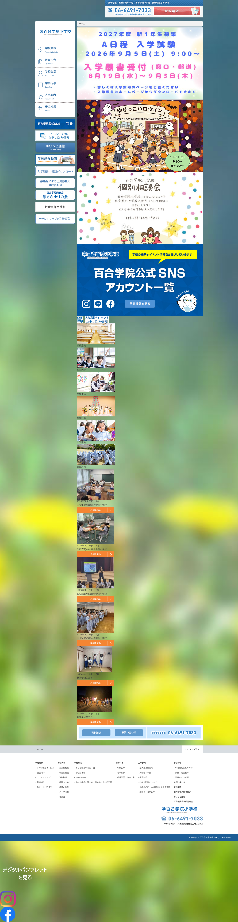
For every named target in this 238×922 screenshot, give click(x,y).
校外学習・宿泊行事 (126, 777)
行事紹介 (121, 773)
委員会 (62, 797)
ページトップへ (192, 749)
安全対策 (177, 763)
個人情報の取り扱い (182, 792)
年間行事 (121, 768)
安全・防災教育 (182, 773)
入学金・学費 (145, 773)
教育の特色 (64, 773)
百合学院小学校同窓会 (183, 801)
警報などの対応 (182, 777)
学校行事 (119, 763)
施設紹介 (41, 773)
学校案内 (39, 763)
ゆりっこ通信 (179, 797)
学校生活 (78, 763)
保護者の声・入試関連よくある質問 (155, 787)
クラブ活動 (64, 792)
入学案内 (142, 763)
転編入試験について (148, 782)
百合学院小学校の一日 (85, 768)
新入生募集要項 (146, 768)
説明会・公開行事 (147, 792)
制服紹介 (41, 782)
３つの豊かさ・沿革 (45, 768)
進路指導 (63, 777)
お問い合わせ (179, 782)
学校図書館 (80, 773)
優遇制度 (143, 777)
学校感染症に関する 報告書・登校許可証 (94, 782)
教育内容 (61, 763)
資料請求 (177, 787)
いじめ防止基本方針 (184, 768)
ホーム (82, 24)
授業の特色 (64, 768)
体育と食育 (64, 787)
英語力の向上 (65, 782)
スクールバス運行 (44, 787)
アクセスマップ (43, 777)
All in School (81, 777)
